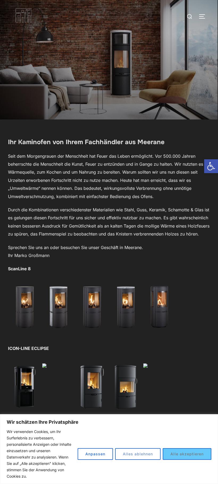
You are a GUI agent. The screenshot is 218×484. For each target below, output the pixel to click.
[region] (109, 449)
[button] (211, 166)
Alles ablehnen (138, 454)
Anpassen (95, 454)
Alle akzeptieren (187, 454)
